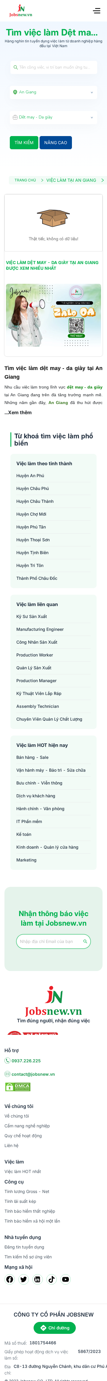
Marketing (26, 859)
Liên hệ (11, 1145)
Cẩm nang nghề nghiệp (27, 1125)
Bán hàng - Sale (32, 757)
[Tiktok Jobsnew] (51, 1279)
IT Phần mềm (29, 821)
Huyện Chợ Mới (31, 514)
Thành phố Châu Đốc (36, 578)
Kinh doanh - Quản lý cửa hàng (47, 847)
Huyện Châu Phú (32, 488)
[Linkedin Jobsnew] (37, 1279)
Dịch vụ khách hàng (35, 795)
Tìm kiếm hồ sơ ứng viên (28, 1256)
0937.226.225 (26, 1060)
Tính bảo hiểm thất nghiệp (29, 1211)
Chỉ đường (59, 1327)
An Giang (58, 402)
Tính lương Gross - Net (26, 1191)
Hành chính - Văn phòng (40, 808)
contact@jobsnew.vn (33, 1074)
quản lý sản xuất (33, 667)
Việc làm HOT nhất (22, 1171)
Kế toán (23, 834)
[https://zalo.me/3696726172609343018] (53, 315)
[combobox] (53, 92)
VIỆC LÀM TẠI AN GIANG (71, 180)
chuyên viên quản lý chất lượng (49, 719)
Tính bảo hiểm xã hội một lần (32, 1220)
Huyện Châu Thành (35, 501)
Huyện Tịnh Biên (32, 552)
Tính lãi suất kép (20, 1201)
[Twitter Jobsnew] (23, 1279)
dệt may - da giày (85, 387)
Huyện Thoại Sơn (33, 539)
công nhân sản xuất (36, 642)
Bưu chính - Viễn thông (39, 782)
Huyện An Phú (30, 475)
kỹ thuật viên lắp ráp (39, 693)
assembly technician (37, 706)
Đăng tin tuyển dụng (24, 1246)
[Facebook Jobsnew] (9, 1279)
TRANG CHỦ (25, 180)
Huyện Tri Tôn (29, 565)
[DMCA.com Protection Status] (17, 1086)
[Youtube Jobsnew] (65, 1279)
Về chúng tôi (16, 1115)
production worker (34, 654)
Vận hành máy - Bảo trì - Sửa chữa (51, 770)
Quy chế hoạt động (23, 1135)
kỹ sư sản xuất (31, 616)
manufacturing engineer (40, 629)
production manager (36, 680)
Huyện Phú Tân (31, 526)
